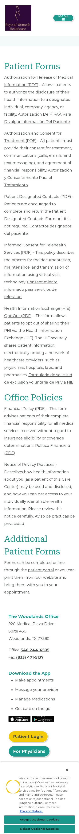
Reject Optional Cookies (39, 828)
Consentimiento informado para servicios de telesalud (31, 289)
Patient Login (28, 736)
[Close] (67, 770)
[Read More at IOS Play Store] (19, 718)
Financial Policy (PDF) (25, 408)
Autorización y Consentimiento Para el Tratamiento (38, 177)
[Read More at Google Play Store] (43, 718)
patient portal (41, 570)
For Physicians (29, 751)
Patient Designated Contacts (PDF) (37, 196)
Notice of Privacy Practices (29, 464)
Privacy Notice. (31, 811)
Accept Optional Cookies (39, 819)
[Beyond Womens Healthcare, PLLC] (18, 17)
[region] (39, 798)
